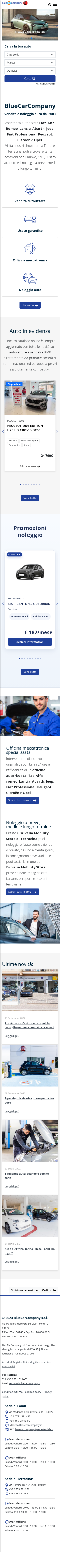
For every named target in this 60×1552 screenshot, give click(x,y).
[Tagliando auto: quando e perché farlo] (30, 1161)
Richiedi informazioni (30, 642)
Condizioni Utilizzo (12, 1391)
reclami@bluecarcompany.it (24, 1383)
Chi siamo (28, 305)
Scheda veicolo (28, 466)
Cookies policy (33, 1391)
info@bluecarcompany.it (28, 1425)
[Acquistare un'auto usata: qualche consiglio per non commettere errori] (30, 1010)
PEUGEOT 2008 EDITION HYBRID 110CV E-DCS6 (25, 428)
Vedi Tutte (30, 498)
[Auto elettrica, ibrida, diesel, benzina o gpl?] (30, 1236)
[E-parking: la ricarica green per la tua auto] (30, 1085)
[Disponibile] (30, 413)
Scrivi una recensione (24, 1290)
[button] (26, 38)
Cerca (28, 78)
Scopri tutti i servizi (20, 800)
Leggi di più (12, 1036)
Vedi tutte (49, 1290)
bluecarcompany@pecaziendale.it (34, 1429)
